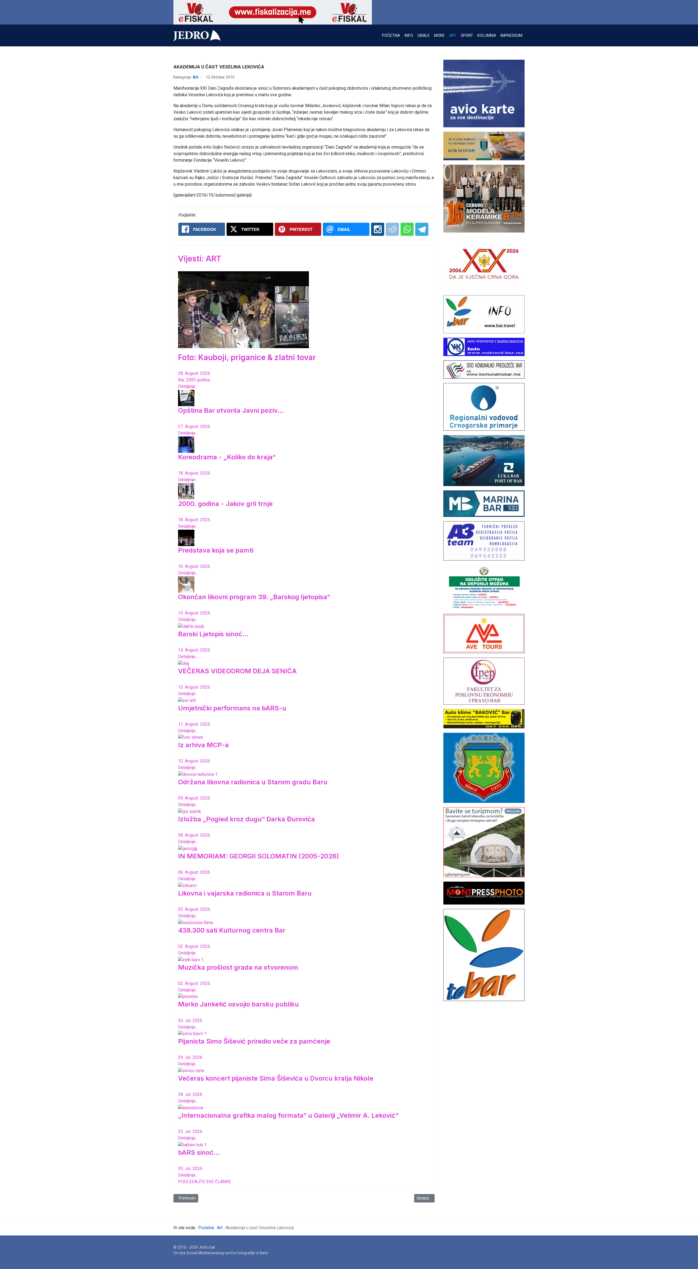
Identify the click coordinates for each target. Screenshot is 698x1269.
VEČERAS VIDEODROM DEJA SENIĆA (237, 671)
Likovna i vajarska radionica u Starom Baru (245, 893)
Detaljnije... (188, 386)
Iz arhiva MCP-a (203, 745)
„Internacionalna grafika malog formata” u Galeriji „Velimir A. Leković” (288, 1115)
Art (195, 77)
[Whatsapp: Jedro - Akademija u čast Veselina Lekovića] (407, 229)
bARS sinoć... (199, 1152)
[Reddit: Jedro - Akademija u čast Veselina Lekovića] (392, 229)
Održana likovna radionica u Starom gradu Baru (252, 782)
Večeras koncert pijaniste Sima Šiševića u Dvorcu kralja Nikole (275, 1078)
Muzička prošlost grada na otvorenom (238, 967)
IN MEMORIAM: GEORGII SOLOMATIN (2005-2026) (258, 856)
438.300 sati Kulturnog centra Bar (231, 930)
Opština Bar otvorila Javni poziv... (231, 410)
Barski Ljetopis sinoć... (213, 634)
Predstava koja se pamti (215, 550)
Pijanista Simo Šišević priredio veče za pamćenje (254, 1041)
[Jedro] (197, 35)
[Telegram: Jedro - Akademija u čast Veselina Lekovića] (421, 229)
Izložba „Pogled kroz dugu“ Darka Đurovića (246, 819)
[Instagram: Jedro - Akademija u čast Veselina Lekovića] (377, 229)
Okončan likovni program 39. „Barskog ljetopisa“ (254, 597)
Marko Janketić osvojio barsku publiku (238, 1004)
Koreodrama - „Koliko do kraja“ (227, 457)
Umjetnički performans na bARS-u (232, 708)
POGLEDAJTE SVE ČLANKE (204, 1181)
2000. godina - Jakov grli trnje (225, 504)
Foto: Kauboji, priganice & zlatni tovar (247, 357)
